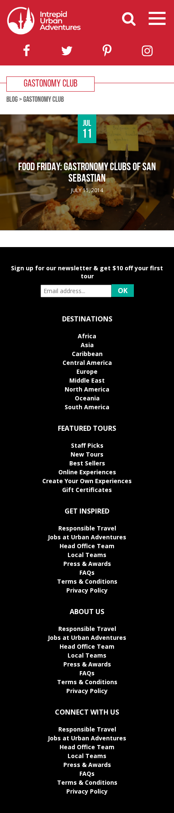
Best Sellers (87, 463)
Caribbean (87, 354)
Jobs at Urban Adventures (87, 537)
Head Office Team (87, 546)
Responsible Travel (87, 528)
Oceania (87, 398)
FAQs (87, 572)
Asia (87, 345)
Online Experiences (87, 472)
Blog (12, 100)
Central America (87, 363)
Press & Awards (87, 564)
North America (87, 389)
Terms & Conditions (87, 581)
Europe (87, 371)
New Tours (87, 454)
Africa (87, 336)
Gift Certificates (87, 490)
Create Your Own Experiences (87, 481)
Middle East (87, 380)
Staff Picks (87, 445)
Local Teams (87, 555)
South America (87, 407)
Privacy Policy (87, 590)
